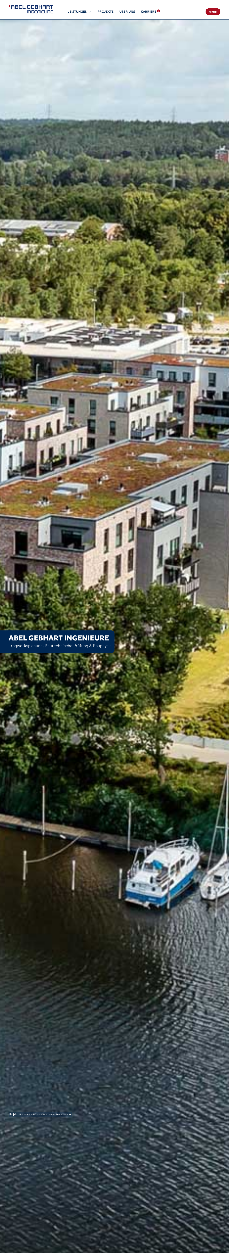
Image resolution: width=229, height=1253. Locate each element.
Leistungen (77, 12)
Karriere (150, 11)
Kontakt (213, 11)
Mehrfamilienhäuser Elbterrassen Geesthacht (38, 1114)
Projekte (106, 12)
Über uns (127, 12)
